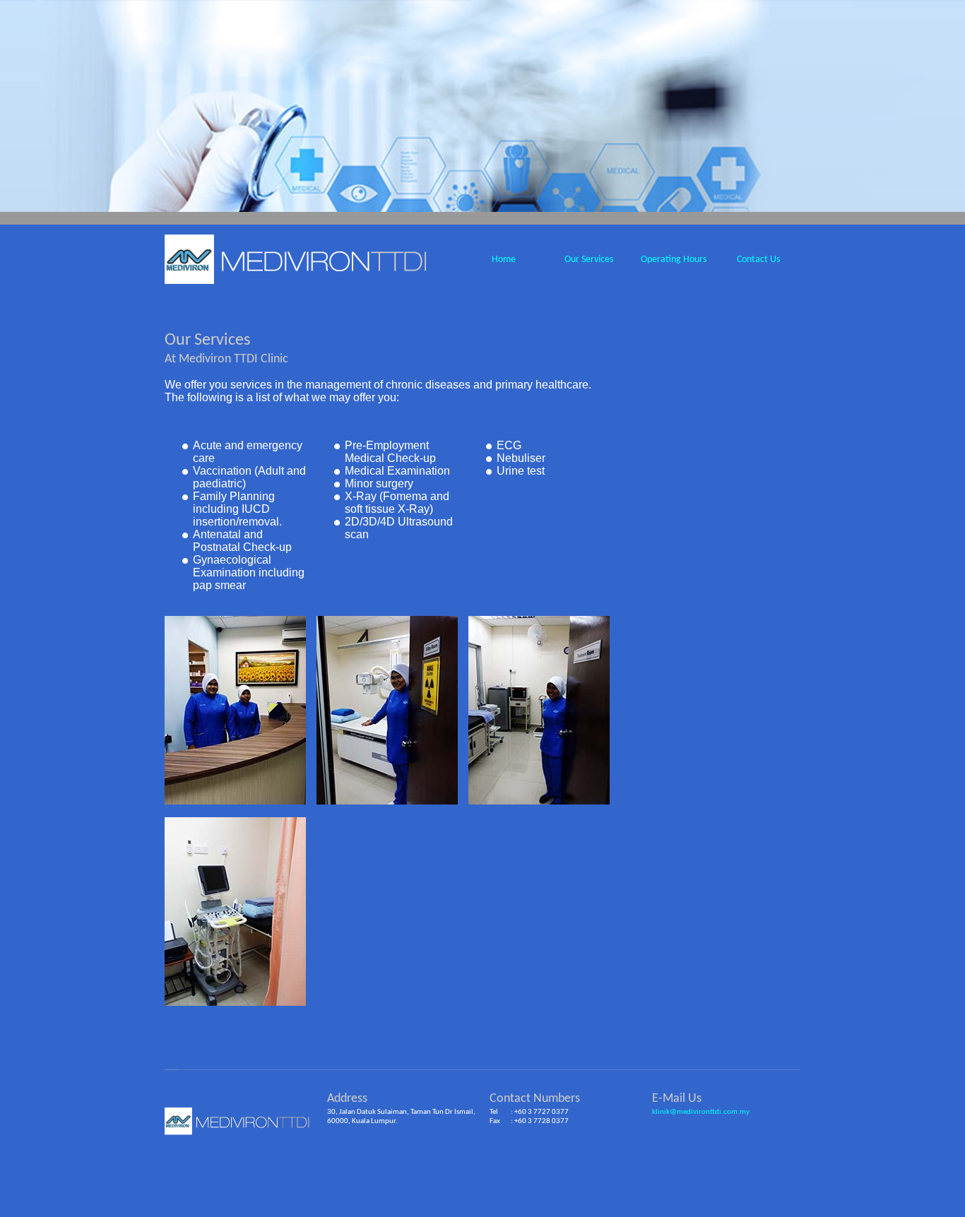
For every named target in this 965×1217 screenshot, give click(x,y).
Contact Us (758, 259)
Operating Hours (673, 259)
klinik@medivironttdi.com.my (701, 1112)
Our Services (588, 259)
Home (504, 259)
